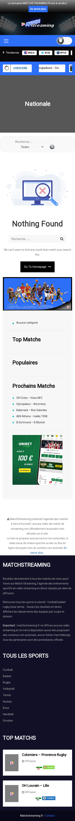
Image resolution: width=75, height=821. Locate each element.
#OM (47, 52)
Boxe (6, 707)
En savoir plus (38, 8)
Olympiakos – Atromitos (31, 404)
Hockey (7, 701)
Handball (8, 714)
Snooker (8, 720)
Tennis (7, 695)
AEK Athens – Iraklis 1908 (31, 416)
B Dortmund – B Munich (30, 422)
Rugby (7, 682)
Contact (50, 815)
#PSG (63, 52)
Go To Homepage (35, 266)
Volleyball (8, 688)
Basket (7, 676)
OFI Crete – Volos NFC (29, 397)
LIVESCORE (20, 68)
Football (7, 669)
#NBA (31, 52)
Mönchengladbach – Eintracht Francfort (47, 67)
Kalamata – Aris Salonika (31, 410)
